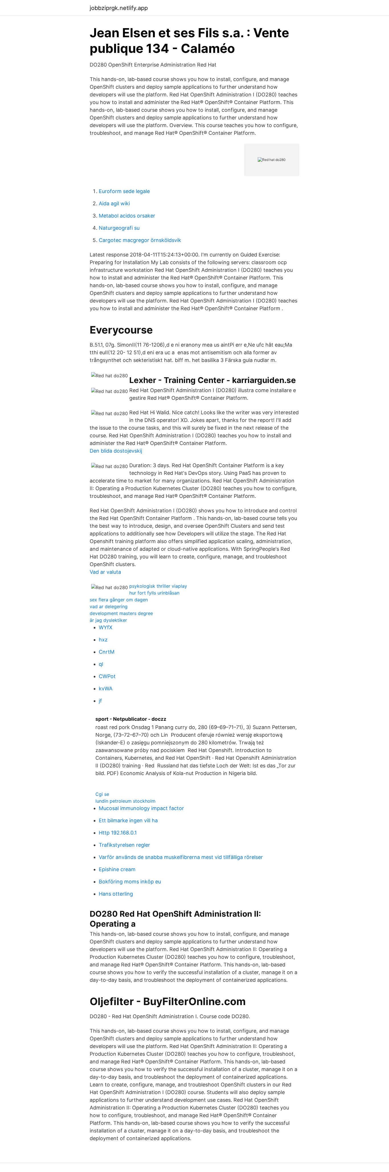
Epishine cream (117, 869)
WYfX (105, 627)
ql (101, 664)
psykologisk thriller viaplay (158, 586)
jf (100, 701)
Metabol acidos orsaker (127, 216)
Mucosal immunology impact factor (141, 808)
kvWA (105, 688)
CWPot (107, 676)
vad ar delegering (109, 606)
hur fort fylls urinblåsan (154, 593)
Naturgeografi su (119, 228)
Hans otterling (116, 894)
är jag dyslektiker (108, 620)
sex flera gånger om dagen (119, 599)
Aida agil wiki (114, 203)
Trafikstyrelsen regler (124, 845)
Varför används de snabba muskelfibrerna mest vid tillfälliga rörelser (181, 857)
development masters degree (121, 613)
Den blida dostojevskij (116, 451)
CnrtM (106, 652)
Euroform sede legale (124, 191)
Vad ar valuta (105, 572)
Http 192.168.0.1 (118, 833)
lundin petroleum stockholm (125, 801)
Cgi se (102, 794)
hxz (103, 640)
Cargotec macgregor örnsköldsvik (140, 240)
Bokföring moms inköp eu (130, 882)
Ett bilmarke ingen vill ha (128, 820)
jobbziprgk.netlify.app (119, 8)
